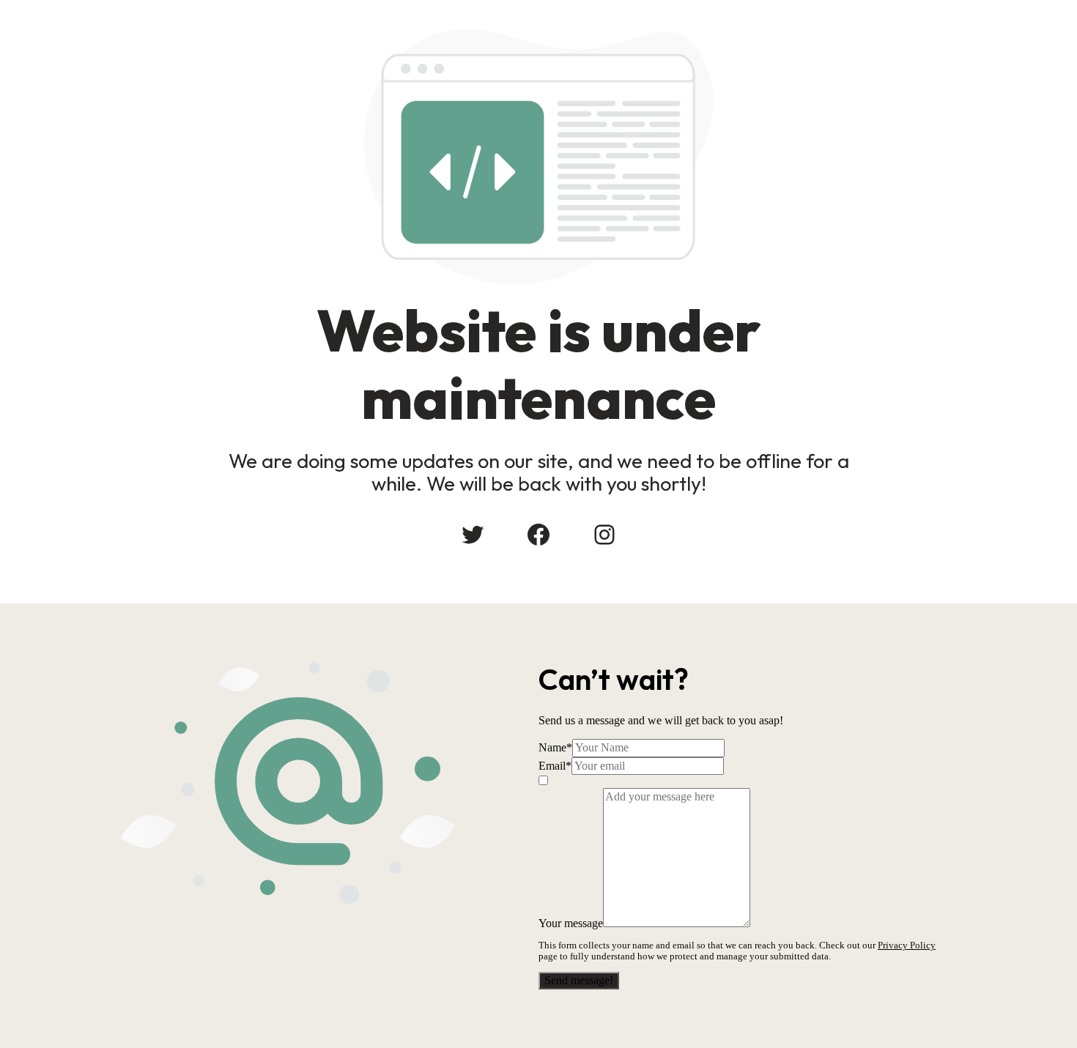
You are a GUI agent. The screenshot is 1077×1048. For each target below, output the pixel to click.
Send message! (578, 980)
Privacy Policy (907, 945)
